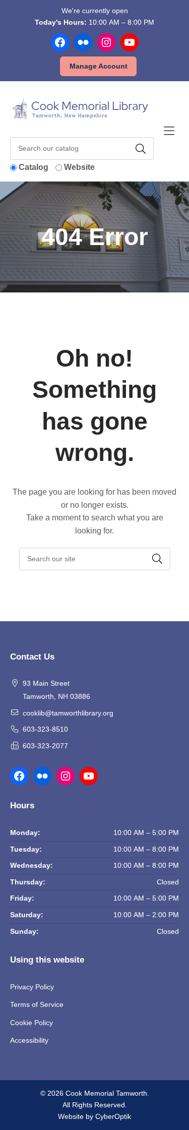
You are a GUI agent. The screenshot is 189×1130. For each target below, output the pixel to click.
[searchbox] (94, 559)
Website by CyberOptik (94, 1116)
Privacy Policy (32, 987)
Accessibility (29, 1040)
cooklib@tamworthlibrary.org (68, 713)
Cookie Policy (31, 1023)
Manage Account (99, 66)
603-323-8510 (45, 729)
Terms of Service (37, 1004)
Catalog (33, 167)
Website (79, 167)
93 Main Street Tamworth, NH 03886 (56, 689)
